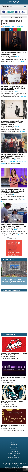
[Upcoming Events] (14, 344)
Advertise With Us (14, 1)
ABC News (17, 56)
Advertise (14, 442)
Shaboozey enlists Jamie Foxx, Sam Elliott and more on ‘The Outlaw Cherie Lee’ (12, 122)
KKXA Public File (14, 451)
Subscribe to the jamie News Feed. (13, 26)
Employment (14, 449)
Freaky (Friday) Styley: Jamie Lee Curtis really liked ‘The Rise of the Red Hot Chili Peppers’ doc (13, 156)
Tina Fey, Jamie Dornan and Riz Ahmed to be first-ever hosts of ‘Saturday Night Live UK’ (12, 191)
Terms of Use (14, 461)
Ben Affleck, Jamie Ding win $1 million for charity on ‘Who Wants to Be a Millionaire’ (13, 88)
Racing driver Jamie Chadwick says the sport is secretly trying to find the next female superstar (13, 226)
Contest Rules (14, 446)
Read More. (23, 96)
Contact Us (14, 444)
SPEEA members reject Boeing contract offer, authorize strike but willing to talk (13, 281)
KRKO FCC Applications (14, 457)
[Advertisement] (14, 12)
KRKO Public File (14, 455)
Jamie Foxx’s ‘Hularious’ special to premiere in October (13, 53)
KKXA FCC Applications (14, 453)
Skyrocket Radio (18, 467)
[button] (25, 7)
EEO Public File (14, 448)
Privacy (14, 459)
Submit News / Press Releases (14, 3)
